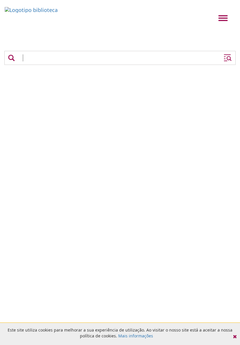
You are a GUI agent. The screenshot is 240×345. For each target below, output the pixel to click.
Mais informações (135, 336)
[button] (11, 58)
